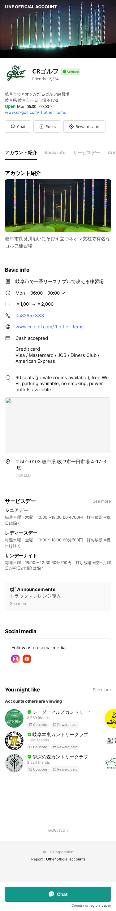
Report (37, 859)
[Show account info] (70, 72)
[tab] (21, 152)
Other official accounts (65, 859)
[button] (47, 126)
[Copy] (19, 468)
